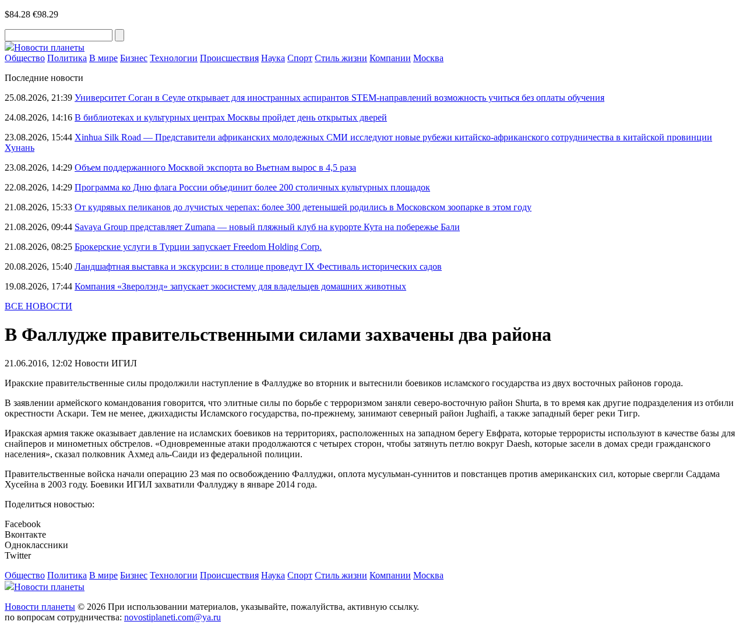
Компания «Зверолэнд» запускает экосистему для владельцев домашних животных (240, 286)
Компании (390, 58)
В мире (103, 58)
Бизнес (133, 58)
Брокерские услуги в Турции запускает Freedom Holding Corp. (198, 247)
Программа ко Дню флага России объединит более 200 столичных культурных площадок (252, 187)
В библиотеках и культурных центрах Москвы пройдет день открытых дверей (231, 117)
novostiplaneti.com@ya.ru (172, 617)
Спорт (299, 58)
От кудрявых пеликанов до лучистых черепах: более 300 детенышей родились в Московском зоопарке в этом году (303, 207)
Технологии (174, 58)
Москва (428, 58)
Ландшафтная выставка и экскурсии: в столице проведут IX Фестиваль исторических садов (258, 266)
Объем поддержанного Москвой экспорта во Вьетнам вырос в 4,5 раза (215, 167)
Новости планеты (40, 607)
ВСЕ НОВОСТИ (38, 306)
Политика (67, 58)
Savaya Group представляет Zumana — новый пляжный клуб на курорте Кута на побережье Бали (267, 227)
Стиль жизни (341, 58)
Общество (25, 58)
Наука (273, 58)
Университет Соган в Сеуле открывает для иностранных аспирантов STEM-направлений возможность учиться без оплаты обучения (339, 98)
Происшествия (229, 58)
